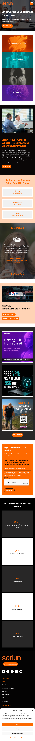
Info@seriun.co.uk (10, 664)
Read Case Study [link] (8, 314)
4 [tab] (19, 274)
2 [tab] (14, 274)
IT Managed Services (8, 688)
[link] (17, 43)
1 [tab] (11, 274)
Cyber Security (6, 695)
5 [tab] (21, 274)
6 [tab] (23, 274)
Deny (17, 729)
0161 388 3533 (17, 204)
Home (3, 681)
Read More (6, 166)
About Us (4, 685)
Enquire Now (7, 26)
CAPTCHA (7, 478)
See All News (17, 435)
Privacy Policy (21, 737)
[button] (32, 710)
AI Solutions (5, 698)
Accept (17, 724)
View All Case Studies (10, 318)
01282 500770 (17, 193)
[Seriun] (7, 3)
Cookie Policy (13, 737)
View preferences (17, 733)
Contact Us (5, 701)
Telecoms (4, 691)
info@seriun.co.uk (17, 215)
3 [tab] (16, 274)
